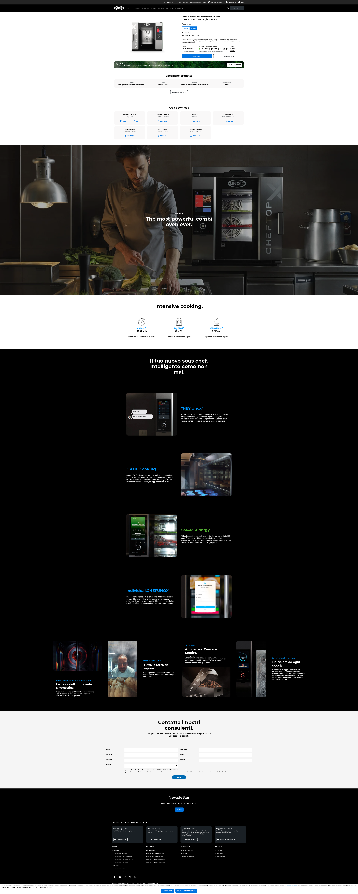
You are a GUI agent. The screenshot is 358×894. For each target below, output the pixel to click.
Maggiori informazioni (291, 885)
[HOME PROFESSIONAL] (119, 8)
